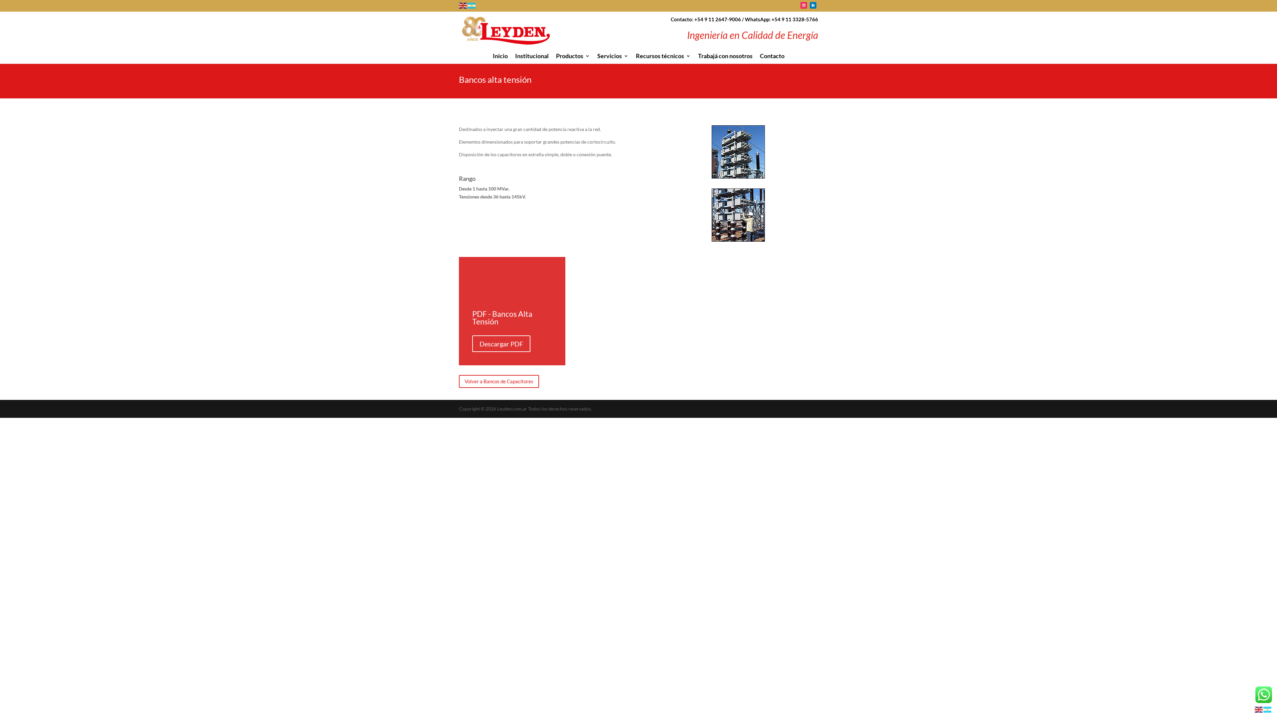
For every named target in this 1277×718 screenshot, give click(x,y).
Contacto (772, 57)
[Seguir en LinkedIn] (813, 5)
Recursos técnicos (660, 57)
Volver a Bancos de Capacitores (499, 381)
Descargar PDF (501, 344)
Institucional (532, 57)
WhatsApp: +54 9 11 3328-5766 (781, 19)
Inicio (500, 57)
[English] (463, 5)
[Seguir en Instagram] (803, 5)
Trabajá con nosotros (725, 57)
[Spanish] (472, 5)
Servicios (609, 57)
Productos (569, 57)
